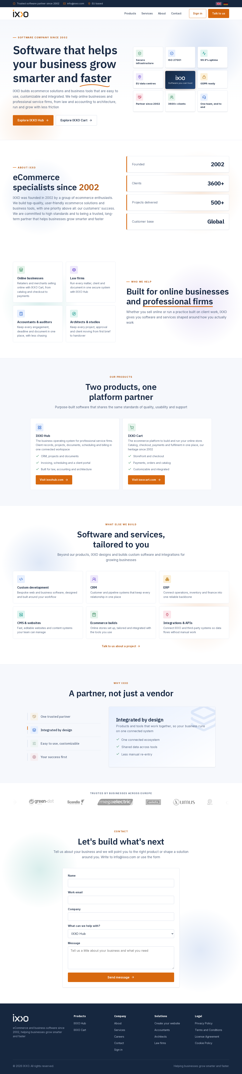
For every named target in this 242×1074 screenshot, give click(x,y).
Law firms (160, 1043)
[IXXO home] (20, 13)
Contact (176, 13)
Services (147, 13)
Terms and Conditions (208, 1030)
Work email (75, 892)
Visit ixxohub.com (51, 479)
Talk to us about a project (119, 646)
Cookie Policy (203, 1043)
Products (130, 13)
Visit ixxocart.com (144, 479)
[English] (218, 3)
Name (72, 875)
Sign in (197, 13)
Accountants (162, 1030)
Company (74, 909)
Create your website (167, 1023)
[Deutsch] (225, 3)
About (162, 13)
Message (74, 943)
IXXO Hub (80, 1023)
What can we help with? (84, 925)
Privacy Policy (204, 1023)
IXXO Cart (80, 1030)
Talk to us (218, 13)
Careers (119, 1036)
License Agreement (207, 1036)
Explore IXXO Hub (31, 120)
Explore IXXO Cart (73, 120)
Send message (119, 977)
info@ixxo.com (75, 3)
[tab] (63, 716)
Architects (160, 1036)
